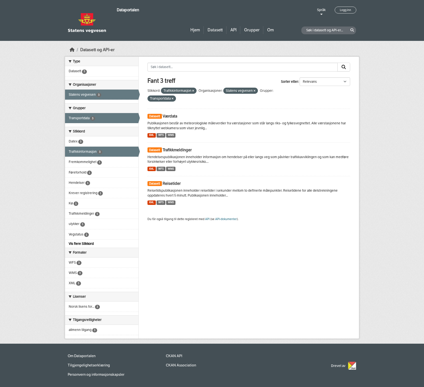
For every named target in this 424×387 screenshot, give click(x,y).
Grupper (252, 30)
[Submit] (343, 67)
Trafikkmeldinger (177, 150)
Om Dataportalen (81, 356)
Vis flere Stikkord (81, 244)
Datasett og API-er (97, 49)
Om (270, 30)
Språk (321, 10)
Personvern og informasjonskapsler (96, 374)
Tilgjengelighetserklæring (89, 365)
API (233, 30)
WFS (161, 135)
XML (151, 135)
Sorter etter (289, 82)
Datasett (215, 30)
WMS (171, 135)
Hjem (195, 30)
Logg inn (345, 10)
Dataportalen (128, 10)
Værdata (170, 116)
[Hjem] (72, 49)
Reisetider (172, 183)
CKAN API (174, 356)
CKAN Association (181, 365)
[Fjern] (193, 91)
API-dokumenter (226, 219)
